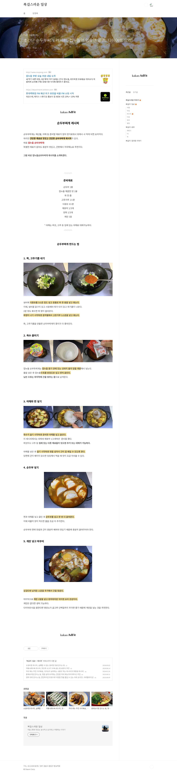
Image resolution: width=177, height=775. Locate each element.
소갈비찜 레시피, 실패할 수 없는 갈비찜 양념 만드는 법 (45, 665)
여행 (128, 107)
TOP (152, 767)
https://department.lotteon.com (39, 90)
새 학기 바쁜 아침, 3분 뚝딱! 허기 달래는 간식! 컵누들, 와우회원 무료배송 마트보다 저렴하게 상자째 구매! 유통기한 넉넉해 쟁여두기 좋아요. (60, 80)
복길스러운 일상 (35, 4)
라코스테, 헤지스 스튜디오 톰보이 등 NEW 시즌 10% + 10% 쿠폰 (52, 96)
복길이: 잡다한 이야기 (133, 140)
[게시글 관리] (35, 648)
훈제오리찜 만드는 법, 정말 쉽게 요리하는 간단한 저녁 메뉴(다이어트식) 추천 (53, 674)
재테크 (129, 130)
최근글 (128, 92)
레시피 (39, 661)
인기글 (135, 92)
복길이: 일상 (30, 661)
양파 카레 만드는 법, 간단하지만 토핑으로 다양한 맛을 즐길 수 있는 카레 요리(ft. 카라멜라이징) (60, 677)
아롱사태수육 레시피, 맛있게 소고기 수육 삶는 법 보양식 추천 (47, 668)
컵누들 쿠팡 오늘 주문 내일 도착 (41, 75)
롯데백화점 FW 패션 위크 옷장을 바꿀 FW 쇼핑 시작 (50, 93)
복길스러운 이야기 (132, 100)
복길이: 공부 (130, 127)
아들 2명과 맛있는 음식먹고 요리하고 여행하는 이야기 (47, 729)
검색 (146, 5)
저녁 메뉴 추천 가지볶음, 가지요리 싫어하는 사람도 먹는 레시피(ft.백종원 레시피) (55, 671)
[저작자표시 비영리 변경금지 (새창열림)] (52, 648)
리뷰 (128, 117)
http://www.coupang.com (36, 72)
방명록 (35, 13)
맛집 (128, 111)
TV (128, 134)
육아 (128, 120)
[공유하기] (32, 648)
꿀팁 (128, 123)
